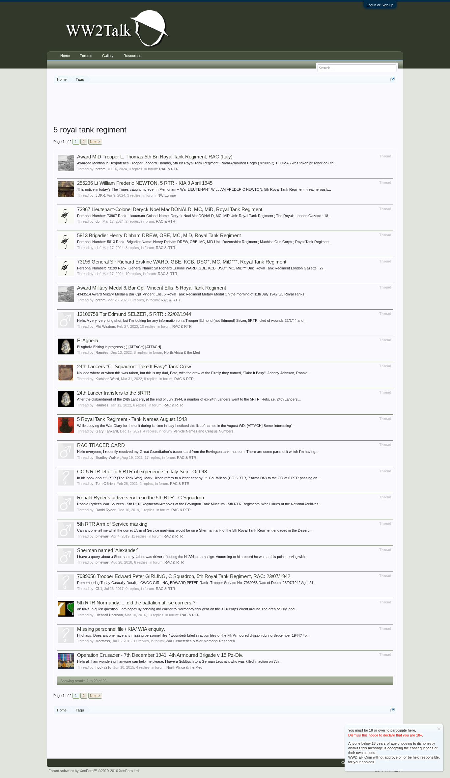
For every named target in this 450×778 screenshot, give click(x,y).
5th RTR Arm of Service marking (112, 524)
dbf (98, 221)
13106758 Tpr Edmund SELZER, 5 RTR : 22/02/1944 (134, 314)
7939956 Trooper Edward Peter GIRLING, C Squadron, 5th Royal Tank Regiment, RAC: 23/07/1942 (183, 576)
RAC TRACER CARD (101, 445)
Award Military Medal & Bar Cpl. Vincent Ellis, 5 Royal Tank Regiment (151, 288)
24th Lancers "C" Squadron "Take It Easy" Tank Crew (134, 366)
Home (65, 56)
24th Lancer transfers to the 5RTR (113, 393)
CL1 (99, 589)
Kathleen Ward (107, 379)
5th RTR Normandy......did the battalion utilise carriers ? (136, 602)
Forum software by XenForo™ (94, 771)
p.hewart (102, 536)
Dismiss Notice (438, 728)
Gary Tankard (107, 431)
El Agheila (87, 340)
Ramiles (102, 352)
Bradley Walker (108, 457)
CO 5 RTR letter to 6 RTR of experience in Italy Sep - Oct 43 (142, 471)
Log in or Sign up (380, 5)
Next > (95, 142)
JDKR (100, 195)
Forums (86, 56)
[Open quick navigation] (392, 79)
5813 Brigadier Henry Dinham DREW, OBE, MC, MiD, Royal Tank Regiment (159, 235)
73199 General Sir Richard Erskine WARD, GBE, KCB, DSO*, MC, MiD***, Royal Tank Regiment (181, 261)
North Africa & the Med (182, 352)
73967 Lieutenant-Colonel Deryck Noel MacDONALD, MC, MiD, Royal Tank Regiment (169, 209)
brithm (100, 169)
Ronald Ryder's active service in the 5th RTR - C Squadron (140, 497)
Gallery (108, 56)
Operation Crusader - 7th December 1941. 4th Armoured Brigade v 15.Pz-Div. (160, 655)
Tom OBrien (105, 484)
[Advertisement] (225, 105)
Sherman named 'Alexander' (107, 550)
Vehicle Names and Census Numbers (204, 431)
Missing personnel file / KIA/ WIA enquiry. (121, 629)
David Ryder (106, 510)
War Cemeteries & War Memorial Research (200, 641)
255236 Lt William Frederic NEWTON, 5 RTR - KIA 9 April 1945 (144, 183)
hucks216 (103, 667)
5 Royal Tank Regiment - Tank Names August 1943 (132, 419)
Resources (132, 56)
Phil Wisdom (105, 326)
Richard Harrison (109, 615)
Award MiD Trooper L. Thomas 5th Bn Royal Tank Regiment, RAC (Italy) (155, 156)
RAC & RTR (169, 169)
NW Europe (166, 195)
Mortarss (103, 641)
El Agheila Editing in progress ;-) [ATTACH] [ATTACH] (119, 347)
